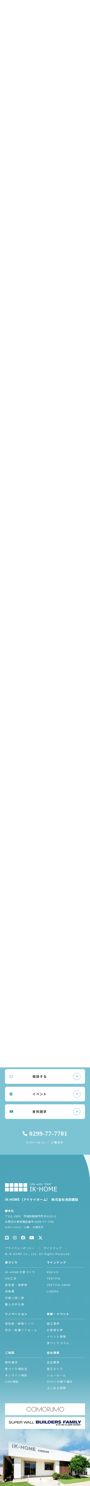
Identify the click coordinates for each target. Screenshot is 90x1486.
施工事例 (53, 1323)
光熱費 (10, 1291)
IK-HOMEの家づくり (20, 1272)
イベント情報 (56, 1336)
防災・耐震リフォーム (21, 1330)
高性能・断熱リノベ (19, 1323)
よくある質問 (56, 1388)
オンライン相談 (16, 1375)
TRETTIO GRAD (59, 1285)
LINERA (53, 1291)
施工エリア (55, 1369)
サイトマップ (53, 1248)
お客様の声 (55, 1330)
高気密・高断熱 (16, 1285)
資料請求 (11, 1362)
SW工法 (11, 1278)
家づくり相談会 (16, 1369)
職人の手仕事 (14, 1304)
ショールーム (56, 1375)
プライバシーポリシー (20, 1248)
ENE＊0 (52, 1272)
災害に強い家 (14, 1298)
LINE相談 (12, 1381)
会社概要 (53, 1362)
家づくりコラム (58, 1343)
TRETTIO (54, 1278)
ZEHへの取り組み (60, 1381)
